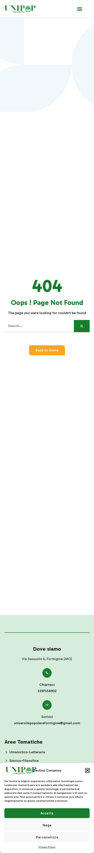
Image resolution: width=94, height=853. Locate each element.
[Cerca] (82, 326)
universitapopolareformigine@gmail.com (47, 723)
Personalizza (47, 837)
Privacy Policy (47, 847)
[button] (87, 770)
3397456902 (47, 691)
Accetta (47, 813)
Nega (47, 825)
